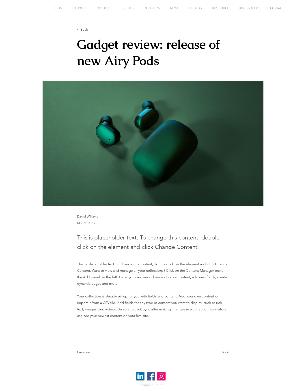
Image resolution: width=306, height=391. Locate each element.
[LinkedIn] (140, 376)
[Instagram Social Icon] (161, 376)
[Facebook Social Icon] (151, 376)
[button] (92, 29)
